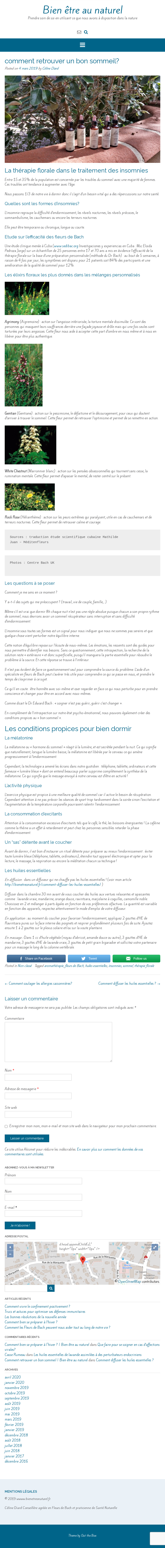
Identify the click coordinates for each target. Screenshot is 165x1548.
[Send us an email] (79, 32)
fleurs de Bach (74, 965)
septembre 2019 (17, 1398)
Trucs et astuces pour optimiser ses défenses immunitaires (45, 1311)
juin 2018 (12, 1451)
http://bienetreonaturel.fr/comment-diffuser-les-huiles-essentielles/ (53, 884)
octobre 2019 (15, 1393)
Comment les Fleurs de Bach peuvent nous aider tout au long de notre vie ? (57, 1327)
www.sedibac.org (66, 246)
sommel (128, 965)
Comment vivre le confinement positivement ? (37, 1306)
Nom (9, 1070)
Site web (11, 1107)
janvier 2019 (14, 1430)
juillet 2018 (13, 1445)
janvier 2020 (14, 1382)
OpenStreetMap (129, 1281)
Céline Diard (50, 68)
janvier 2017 (14, 1456)
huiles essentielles (96, 965)
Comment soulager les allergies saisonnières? (38, 983)
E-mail (11, 1207)
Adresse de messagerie (22, 1089)
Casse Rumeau (15, 1355)
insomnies (114, 965)
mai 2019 (12, 1414)
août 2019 (12, 1403)
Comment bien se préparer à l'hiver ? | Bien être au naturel (47, 1344)
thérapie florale (144, 965)
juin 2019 (12, 1409)
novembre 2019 (17, 1388)
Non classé (25, 965)
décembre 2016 (16, 1461)
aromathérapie (53, 965)
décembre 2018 (16, 1435)
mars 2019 (13, 1419)
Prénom (10, 1175)
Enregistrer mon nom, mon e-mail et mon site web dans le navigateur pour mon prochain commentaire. (83, 1126)
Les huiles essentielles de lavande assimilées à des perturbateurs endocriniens (88, 1355)
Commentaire (14, 1018)
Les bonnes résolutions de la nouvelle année (35, 1317)
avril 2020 (13, 1377)
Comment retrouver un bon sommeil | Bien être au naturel (46, 1360)
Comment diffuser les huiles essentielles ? (129, 983)
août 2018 (12, 1440)
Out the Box (88, 1536)
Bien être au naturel (82, 10)
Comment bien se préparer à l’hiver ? (31, 1322)
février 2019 (14, 1424)
